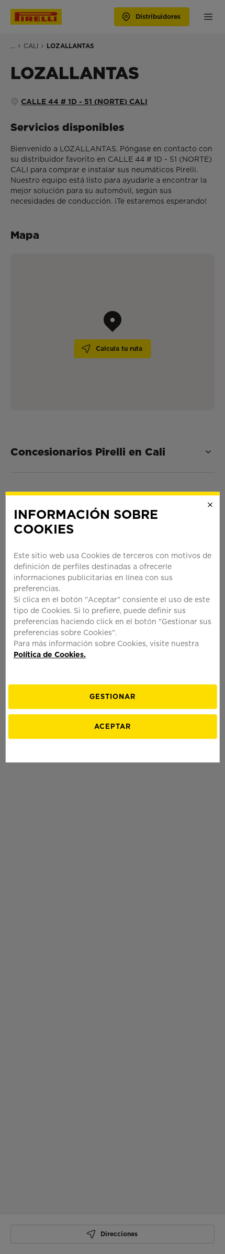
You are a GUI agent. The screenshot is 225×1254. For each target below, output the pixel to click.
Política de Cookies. (50, 654)
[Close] (210, 505)
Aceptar (112, 726)
